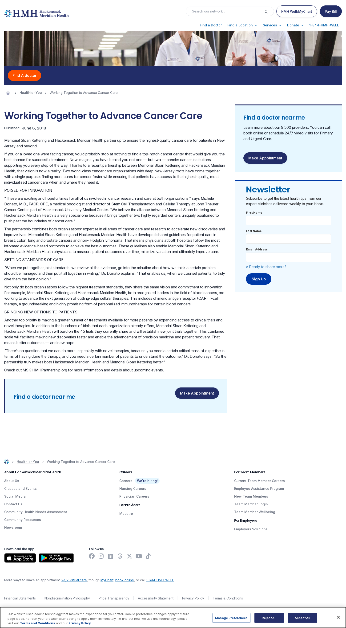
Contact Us (13, 504)
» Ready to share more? (266, 266)
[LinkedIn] (110, 556)
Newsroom (13, 527)
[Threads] (120, 556)
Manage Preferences (231, 618)
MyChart (107, 580)
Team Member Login (251, 504)
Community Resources (22, 520)
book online (124, 580)
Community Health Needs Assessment (35, 512)
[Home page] (8, 92)
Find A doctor (24, 75)
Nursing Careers (132, 489)
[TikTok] (148, 556)
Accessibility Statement (155, 598)
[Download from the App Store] (20, 558)
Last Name (254, 231)
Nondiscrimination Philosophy (67, 598)
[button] (211, 25)
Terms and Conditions (37, 623)
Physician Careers (134, 496)
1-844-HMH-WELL (160, 580)
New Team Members (251, 496)
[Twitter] (129, 556)
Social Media (15, 496)
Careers (125, 481)
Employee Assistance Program (259, 489)
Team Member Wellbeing (254, 512)
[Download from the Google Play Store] (56, 558)
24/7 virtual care (74, 580)
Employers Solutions (251, 529)
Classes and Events (20, 489)
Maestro (126, 514)
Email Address (257, 249)
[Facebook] (92, 556)
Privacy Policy (193, 598)
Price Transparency (114, 598)
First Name (254, 212)
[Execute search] (269, 11)
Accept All (302, 618)
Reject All (269, 618)
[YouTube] (139, 556)
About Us (11, 481)
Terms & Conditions (228, 598)
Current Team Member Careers (259, 481)
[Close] (338, 617)
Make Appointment (197, 393)
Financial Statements (20, 598)
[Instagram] (101, 556)
